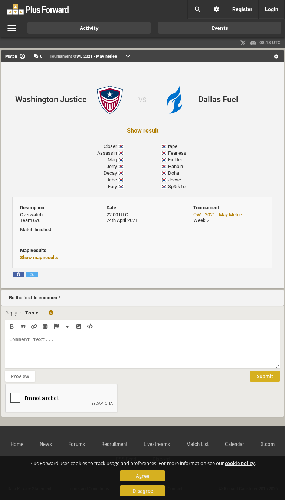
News (46, 444)
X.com (268, 444)
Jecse (174, 180)
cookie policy (240, 463)
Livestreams (157, 444)
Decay (110, 173)
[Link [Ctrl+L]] (34, 326)
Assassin (107, 153)
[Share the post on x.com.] (32, 274)
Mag (112, 159)
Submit (265, 376)
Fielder (175, 159)
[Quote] (23, 326)
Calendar (234, 444)
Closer (110, 146)
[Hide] (67, 326)
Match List (197, 444)
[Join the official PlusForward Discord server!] (253, 42)
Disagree (142, 490)
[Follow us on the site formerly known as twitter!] (243, 42)
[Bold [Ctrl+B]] (12, 326)
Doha (173, 173)
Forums (76, 444)
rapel (173, 146)
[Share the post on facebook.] (18, 274)
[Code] (90, 326)
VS (142, 100)
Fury (112, 186)
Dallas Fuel (218, 99)
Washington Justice (51, 99)
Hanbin (175, 166)
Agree (142, 475)
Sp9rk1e (177, 186)
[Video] (45, 326)
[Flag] (56, 326)
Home (16, 444)
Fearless (177, 153)
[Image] (78, 326)
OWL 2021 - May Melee (217, 214)
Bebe (111, 180)
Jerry (112, 166)
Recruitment (114, 444)
